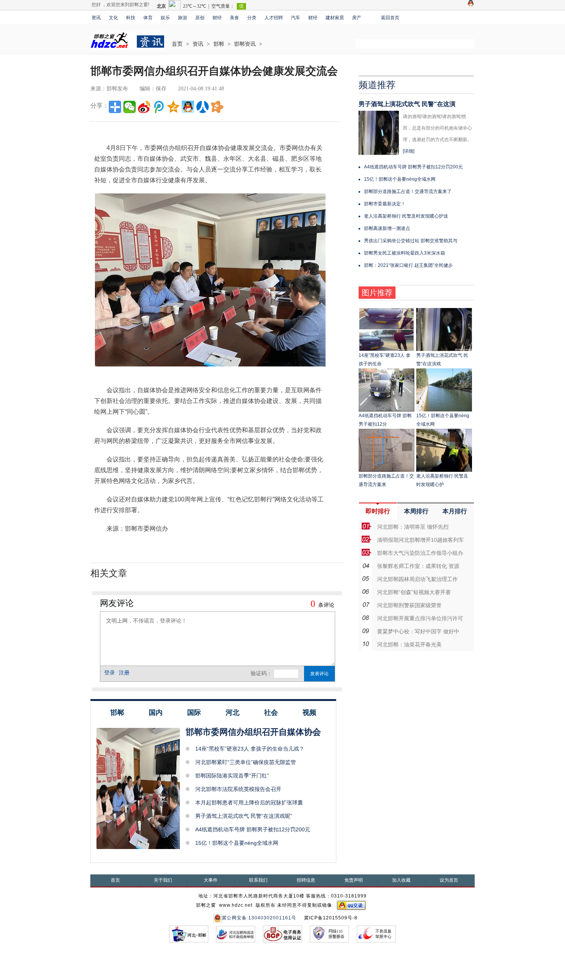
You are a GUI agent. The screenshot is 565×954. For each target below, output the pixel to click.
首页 (177, 44)
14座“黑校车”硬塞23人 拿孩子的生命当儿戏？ (249, 749)
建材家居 (335, 17)
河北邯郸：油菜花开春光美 (409, 644)
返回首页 (390, 17)
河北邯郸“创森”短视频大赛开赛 (414, 592)
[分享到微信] (129, 107)
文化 (113, 17)
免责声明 (353, 880)
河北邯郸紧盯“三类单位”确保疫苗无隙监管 (245, 762)
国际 (194, 712)
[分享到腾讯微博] (159, 107)
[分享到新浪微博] (144, 107)
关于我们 (163, 880)
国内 (156, 712)
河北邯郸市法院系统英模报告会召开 (238, 789)
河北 (232, 712)
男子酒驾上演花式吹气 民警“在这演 (407, 104)
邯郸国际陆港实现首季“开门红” (232, 776)
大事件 (211, 880)
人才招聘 (273, 17)
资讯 (96, 17)
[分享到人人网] (202, 107)
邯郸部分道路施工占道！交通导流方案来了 (408, 191)
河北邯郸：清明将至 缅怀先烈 (413, 527)
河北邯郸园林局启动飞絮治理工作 (417, 579)
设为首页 (449, 880)
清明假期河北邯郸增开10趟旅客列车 (420, 540)
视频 (309, 712)
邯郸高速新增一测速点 (387, 228)
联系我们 (258, 880)
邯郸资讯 (245, 44)
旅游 (182, 17)
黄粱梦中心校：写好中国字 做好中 (418, 631)
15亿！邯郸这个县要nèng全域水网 (236, 843)
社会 (271, 712)
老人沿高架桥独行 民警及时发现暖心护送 (406, 216)
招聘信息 (306, 880)
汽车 (295, 17)
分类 (251, 17)
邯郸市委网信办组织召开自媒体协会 (253, 732)
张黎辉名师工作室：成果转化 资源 (418, 566)
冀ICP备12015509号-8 (330, 918)
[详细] (408, 151)
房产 (356, 17)
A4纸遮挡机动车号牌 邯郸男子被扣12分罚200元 (252, 829)
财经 (217, 17)
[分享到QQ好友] (188, 107)
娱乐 (165, 17)
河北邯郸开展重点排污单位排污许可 (420, 618)
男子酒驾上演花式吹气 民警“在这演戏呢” (243, 816)
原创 (199, 17)
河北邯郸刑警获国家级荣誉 (409, 605)
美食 (234, 17)
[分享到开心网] (217, 107)
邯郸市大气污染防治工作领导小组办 (420, 553)
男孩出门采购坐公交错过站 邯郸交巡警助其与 (410, 240)
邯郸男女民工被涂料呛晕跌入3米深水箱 (404, 253)
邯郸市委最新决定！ (384, 203)
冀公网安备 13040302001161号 (259, 918)
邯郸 (218, 44)
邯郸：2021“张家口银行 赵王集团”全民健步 (408, 265)
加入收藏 (401, 880)
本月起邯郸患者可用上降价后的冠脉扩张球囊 (249, 802)
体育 (148, 17)
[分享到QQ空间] (173, 107)
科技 (130, 17)
